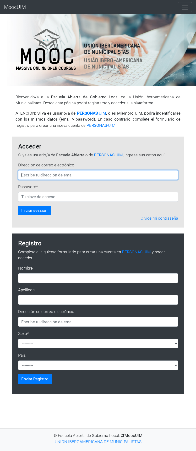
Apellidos (26, 289)
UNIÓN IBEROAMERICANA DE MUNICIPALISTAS (98, 441)
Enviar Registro (35, 379)
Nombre (25, 268)
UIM (101, 125)
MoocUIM (15, 7)
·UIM (91, 113)
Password (28, 186)
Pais (22, 355)
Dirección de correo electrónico (46, 165)
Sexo (23, 333)
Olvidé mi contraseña (159, 218)
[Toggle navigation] (185, 7)
